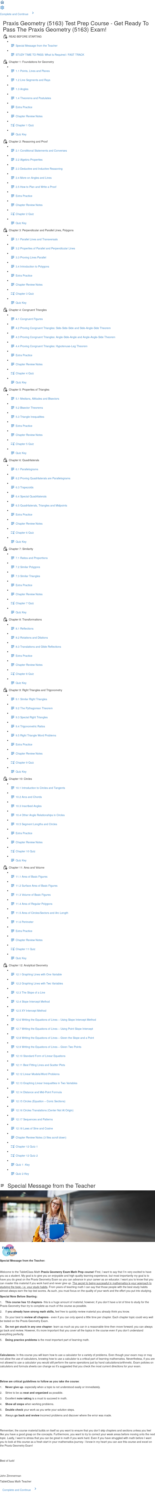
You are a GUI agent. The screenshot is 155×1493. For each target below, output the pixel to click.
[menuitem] (2, 9)
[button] (2, 3)
